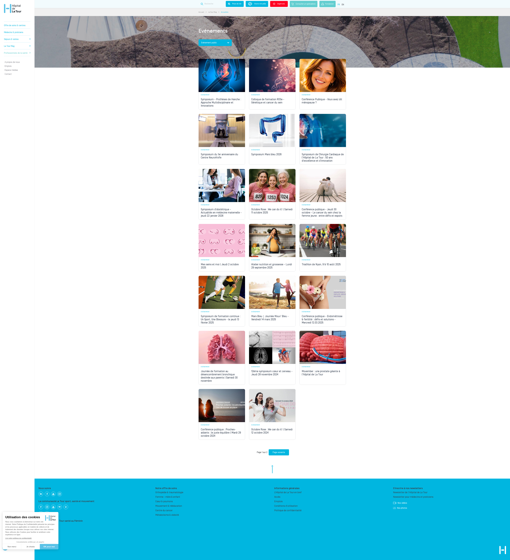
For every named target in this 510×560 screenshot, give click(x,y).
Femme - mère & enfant (167, 497)
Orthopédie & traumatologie (169, 492)
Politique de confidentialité (287, 510)
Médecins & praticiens (13, 32)
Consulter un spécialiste (306, 4)
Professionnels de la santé (15, 53)
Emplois (8, 66)
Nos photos (402, 508)
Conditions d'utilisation (286, 506)
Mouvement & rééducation (168, 506)
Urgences (281, 4)
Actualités (224, 12)
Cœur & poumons (164, 501)
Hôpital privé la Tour (12, 8)
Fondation (329, 4)
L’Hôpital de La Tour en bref (288, 492)
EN (343, 4)
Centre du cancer (164, 510)
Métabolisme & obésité (167, 515)
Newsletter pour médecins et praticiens (413, 497)
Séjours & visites (11, 39)
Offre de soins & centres (15, 25)
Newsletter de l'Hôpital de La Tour (410, 492)
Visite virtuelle (260, 4)
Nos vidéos (402, 503)
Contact (8, 74)
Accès (277, 497)
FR (339, 4)
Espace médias (11, 70)
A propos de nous (12, 62)
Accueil (201, 12)
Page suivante (279, 452)
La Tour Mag (9, 46)
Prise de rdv (236, 4)
